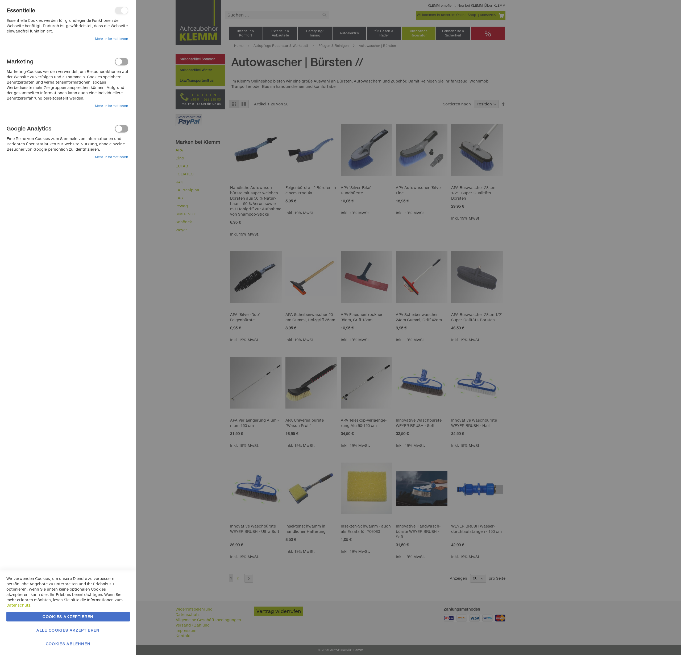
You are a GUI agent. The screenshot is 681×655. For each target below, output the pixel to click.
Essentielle (121, 10)
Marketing (121, 61)
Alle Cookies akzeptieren (67, 630)
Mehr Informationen (111, 39)
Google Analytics (121, 129)
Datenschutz (18, 605)
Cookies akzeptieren (68, 616)
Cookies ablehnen (68, 643)
